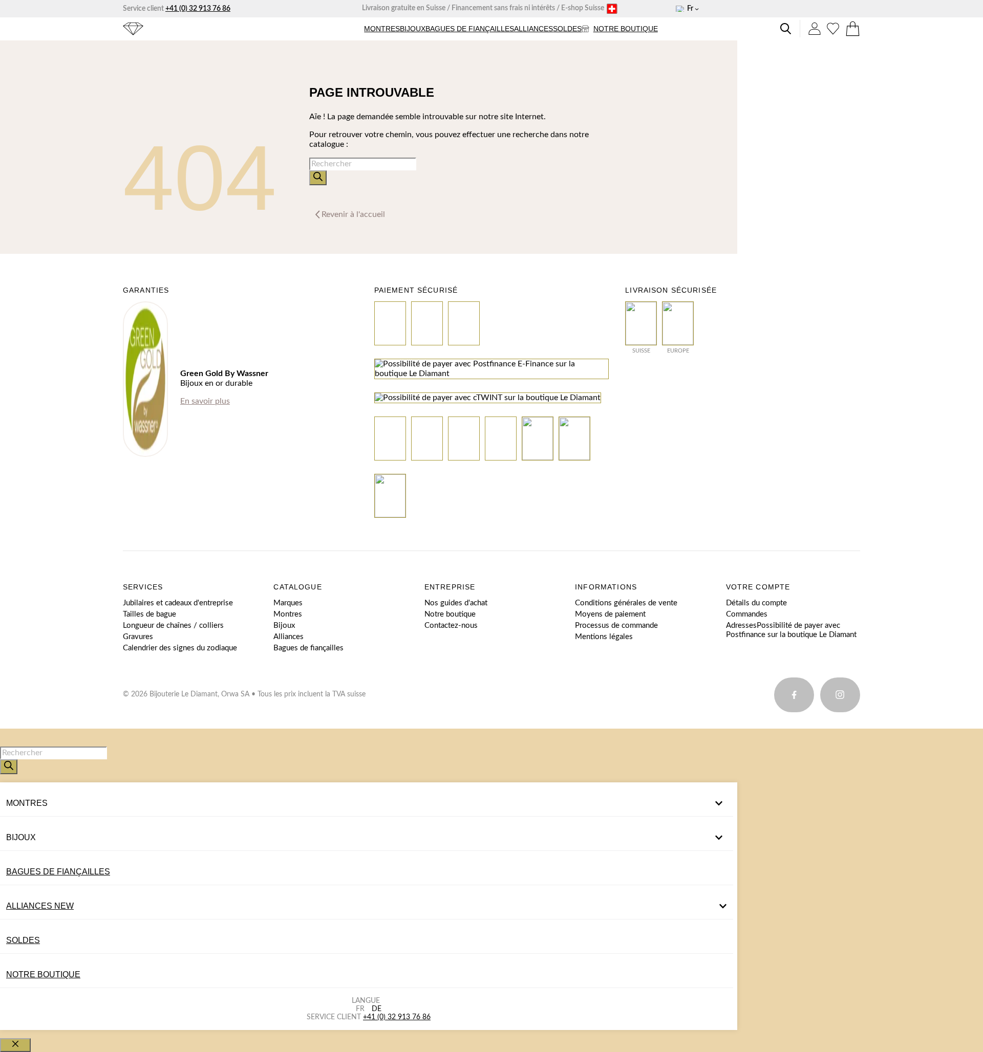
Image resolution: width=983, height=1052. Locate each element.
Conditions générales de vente (626, 603)
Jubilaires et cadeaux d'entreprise (178, 603)
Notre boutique (625, 29)
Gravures (138, 637)
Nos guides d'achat (455, 603)
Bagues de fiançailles (469, 29)
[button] (382, 28)
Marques (288, 603)
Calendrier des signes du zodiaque (180, 648)
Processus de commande (616, 625)
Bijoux (412, 29)
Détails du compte (756, 603)
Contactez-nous (451, 625)
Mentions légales (604, 637)
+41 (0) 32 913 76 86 (197, 8)
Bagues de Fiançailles (58, 871)
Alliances (533, 29)
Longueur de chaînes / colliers (173, 625)
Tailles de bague (149, 614)
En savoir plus (205, 401)
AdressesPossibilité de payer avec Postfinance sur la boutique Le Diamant (791, 630)
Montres (382, 29)
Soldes (567, 29)
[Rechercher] (318, 177)
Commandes (746, 614)
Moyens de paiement (610, 614)
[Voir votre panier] (852, 28)
